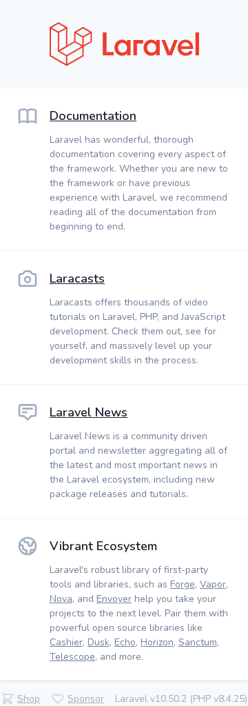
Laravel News (88, 412)
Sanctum (197, 642)
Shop (28, 698)
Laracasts (77, 278)
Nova (61, 598)
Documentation (93, 116)
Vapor (213, 584)
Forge (182, 584)
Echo (125, 642)
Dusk (98, 642)
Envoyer (114, 598)
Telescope (72, 656)
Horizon (157, 642)
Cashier (66, 642)
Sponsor (86, 698)
